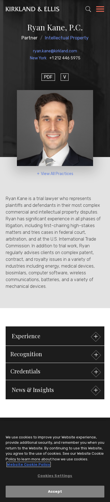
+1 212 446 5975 (64, 58)
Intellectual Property (67, 38)
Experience (26, 336)
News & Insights (33, 389)
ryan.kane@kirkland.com (55, 51)
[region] (55, 461)
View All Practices (57, 173)
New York (38, 58)
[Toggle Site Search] (88, 9)
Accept (55, 491)
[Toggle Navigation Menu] (100, 10)
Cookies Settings (55, 476)
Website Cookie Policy (28, 464)
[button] (55, 354)
